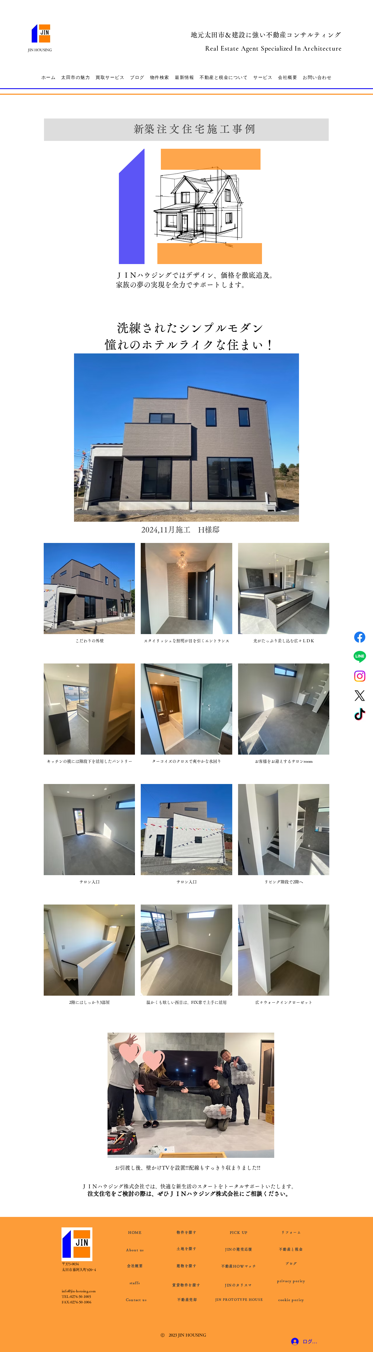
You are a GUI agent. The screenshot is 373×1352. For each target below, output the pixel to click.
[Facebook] (359, 637)
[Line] (359, 656)
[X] (359, 695)
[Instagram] (359, 676)
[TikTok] (359, 715)
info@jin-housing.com (79, 1291)
